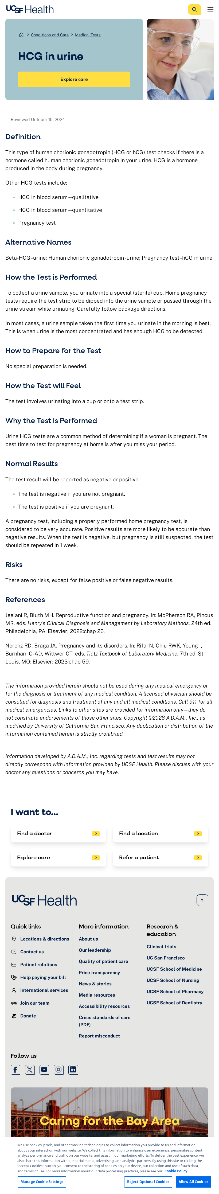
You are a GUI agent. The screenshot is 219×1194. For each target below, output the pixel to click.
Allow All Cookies (193, 1181)
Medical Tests (88, 35)
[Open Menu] (210, 9)
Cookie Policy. (176, 1171)
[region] (109, 1165)
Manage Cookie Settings (42, 1181)
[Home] (31, 9)
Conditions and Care (50, 35)
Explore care (74, 79)
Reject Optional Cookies (148, 1181)
